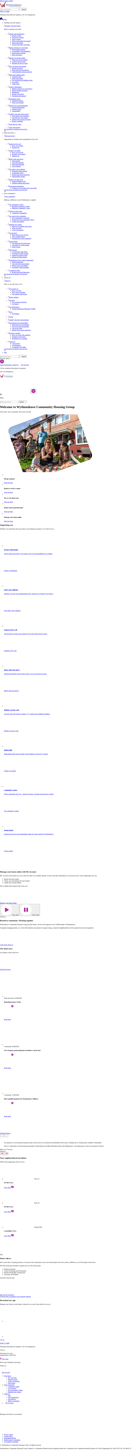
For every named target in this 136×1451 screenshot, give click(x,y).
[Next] (6, 1153)
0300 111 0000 (4, 11)
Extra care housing (18, 102)
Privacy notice (8, 1434)
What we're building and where (22, 226)
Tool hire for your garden (20, 118)
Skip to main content (6, 1)
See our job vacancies (7, 1295)
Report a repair (16, 36)
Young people (13, 241)
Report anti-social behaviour (21, 175)
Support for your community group (23, 220)
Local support (16, 166)
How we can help (17, 146)
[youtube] (11, 1370)
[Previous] (2, 1153)
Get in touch (16, 343)
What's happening (17, 262)
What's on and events (15, 211)
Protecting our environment (20, 325)
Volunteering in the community (21, 238)
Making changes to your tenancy (22, 89)
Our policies (12, 1399)
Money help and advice (16, 159)
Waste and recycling (15, 124)
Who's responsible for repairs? (21, 41)
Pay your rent (12, 1378)
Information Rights (10, 1438)
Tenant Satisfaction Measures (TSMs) (24, 309)
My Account (25, 365)
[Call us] (15, 392)
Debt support (16, 161)
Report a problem (17, 121)
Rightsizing (15, 92)
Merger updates (13, 297)
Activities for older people (20, 253)
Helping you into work (16, 179)
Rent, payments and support (17, 66)
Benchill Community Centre (21, 206)
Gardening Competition (19, 213)
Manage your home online (17, 58)
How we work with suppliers (21, 335)
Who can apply (17, 228)
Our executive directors (19, 302)
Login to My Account (19, 61)
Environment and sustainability (18, 323)
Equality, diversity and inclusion (19, 320)
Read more (7, 1019)
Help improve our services (20, 235)
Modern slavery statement (12, 1440)
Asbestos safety (17, 77)
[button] (15, 1296)
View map (4, 1359)
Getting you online (14, 151)
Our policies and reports (19, 294)
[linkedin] (1, 1370)
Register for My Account (20, 63)
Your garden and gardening (20, 116)
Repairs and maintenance (16, 34)
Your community (10, 196)
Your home (7, 1376)
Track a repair (16, 39)
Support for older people (19, 255)
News (10, 312)
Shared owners (16, 109)
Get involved (13, 233)
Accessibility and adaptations (21, 51)
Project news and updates (20, 265)
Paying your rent (17, 68)
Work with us (16, 247)
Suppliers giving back (19, 337)
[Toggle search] (33, 391)
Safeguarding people (18, 176)
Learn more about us (6, 945)
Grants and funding (18, 221)
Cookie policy (8, 1436)
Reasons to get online (18, 154)
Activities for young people (20, 245)
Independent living (14, 99)
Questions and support (19, 96)
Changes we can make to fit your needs (24, 188)
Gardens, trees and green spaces (19, 114)
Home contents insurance (20, 90)
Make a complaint (13, 1401)
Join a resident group (18, 237)
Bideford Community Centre (21, 208)
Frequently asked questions (20, 267)
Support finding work (18, 181)
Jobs (5, 352)
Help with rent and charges (20, 70)
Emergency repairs (18, 37)
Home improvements (18, 49)
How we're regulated (18, 292)
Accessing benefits (18, 163)
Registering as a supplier (19, 338)
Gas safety (15, 82)
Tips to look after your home (21, 44)
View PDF (7, 1187)
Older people (13, 250)
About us (7, 281)
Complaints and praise (19, 347)
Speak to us (15, 147)
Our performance (14, 307)
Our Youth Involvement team (21, 243)
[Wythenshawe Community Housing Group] (11, 7)
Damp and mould (17, 43)
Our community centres (16, 204)
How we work (16, 290)
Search (23, 9)
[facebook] (4, 1370)
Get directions (16, 345)
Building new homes (15, 224)
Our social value (17, 328)
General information (18, 107)
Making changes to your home (18, 48)
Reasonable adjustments (16, 186)
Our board (15, 304)
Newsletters (15, 314)
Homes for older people (19, 257)
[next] (2, 1135)
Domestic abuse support (19, 171)
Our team (12, 300)
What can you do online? (20, 60)
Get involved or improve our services (15, 129)
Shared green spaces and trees (21, 119)
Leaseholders (16, 111)
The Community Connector (20, 218)
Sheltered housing (17, 101)
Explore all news (5, 969)
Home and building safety (17, 75)
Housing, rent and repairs (13, 26)
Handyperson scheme (18, 53)
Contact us (12, 342)
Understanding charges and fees (22, 72)
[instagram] (8, 1370)
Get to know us (13, 289)
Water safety (16, 84)
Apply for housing (14, 127)
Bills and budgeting (18, 164)
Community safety (17, 173)
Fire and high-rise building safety (22, 80)
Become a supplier (14, 333)
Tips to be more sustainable (20, 326)
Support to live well (15, 144)
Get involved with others (19, 252)
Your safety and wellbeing (17, 169)
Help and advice (17, 55)
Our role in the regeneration (20, 264)
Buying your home (18, 94)
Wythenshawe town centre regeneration (21, 260)
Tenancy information (15, 87)
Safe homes (11, 1383)
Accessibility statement (11, 1442)
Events (11, 317)
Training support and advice (20, 183)
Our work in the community (17, 216)
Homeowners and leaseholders (18, 106)
